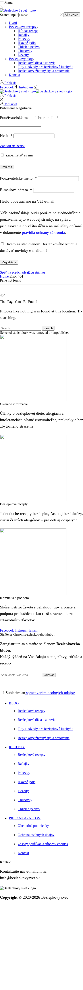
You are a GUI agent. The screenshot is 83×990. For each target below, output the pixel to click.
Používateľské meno (18, 178)
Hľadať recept (28, 31)
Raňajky (23, 35)
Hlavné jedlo (27, 43)
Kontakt (14, 75)
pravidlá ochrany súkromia (43, 232)
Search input (8, 15)
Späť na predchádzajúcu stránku (22, 272)
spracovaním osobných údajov (50, 692)
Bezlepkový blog (21, 59)
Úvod (13, 23)
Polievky (24, 39)
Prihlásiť (7, 167)
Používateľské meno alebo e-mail (29, 117)
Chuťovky (25, 51)
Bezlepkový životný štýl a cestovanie (43, 71)
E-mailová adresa (16, 190)
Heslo (6, 135)
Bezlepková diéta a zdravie (36, 63)
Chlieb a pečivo (29, 47)
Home (4, 276)
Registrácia (9, 262)
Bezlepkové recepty (23, 27)
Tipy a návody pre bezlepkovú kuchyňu (45, 67)
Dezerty (23, 55)
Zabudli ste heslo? (12, 146)
